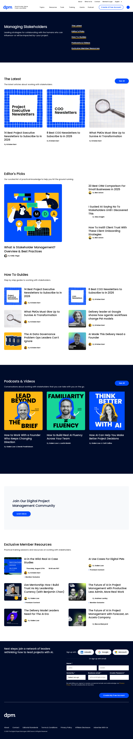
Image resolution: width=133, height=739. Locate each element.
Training (72, 7)
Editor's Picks (78, 31)
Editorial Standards (30, 727)
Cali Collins (107, 443)
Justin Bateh (65, 443)
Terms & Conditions (49, 727)
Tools (62, 7)
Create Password (117, 673)
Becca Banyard (101, 624)
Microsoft (123, 652)
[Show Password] (128, 677)
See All (122, 81)
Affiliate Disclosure (82, 727)
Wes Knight (99, 217)
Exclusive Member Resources (86, 48)
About (80, 1)
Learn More (21, 514)
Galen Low (11, 447)
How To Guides (79, 37)
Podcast (91, 7)
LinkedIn (87, 652)
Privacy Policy (66, 727)
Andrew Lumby (101, 598)
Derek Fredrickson (25, 447)
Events (82, 7)
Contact (97, 1)
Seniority (70, 673)
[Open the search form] (128, 7)
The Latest (77, 26)
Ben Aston (99, 193)
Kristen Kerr (12, 144)
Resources (53, 7)
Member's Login (108, 1)
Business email (94, 673)
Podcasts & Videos (81, 43)
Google (105, 652)
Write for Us (88, 1)
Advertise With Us (101, 727)
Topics (42, 7)
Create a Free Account (111, 7)
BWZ (29, 731)
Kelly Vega (14, 256)
